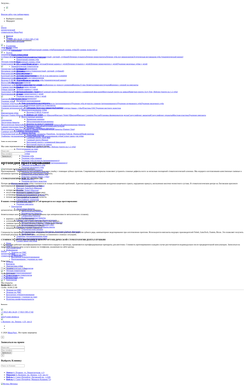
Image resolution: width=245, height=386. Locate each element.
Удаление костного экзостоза (34, 181)
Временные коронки (35, 119)
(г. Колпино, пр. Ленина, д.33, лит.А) (27, 375)
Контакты (10, 264)
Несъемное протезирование (28, 101)
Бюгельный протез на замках (39, 144)
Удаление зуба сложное (31, 158)
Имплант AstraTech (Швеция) (29, 188)
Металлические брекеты (11, 125)
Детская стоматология (15, 271)
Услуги (9, 53)
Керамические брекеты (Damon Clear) (58, 129)
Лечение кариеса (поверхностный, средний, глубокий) (40, 71)
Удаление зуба (27, 156)
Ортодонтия (16, 206)
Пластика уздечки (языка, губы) (35, 177)
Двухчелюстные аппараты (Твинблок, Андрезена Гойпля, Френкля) (52, 134)
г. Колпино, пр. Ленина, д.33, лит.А (16, 322)
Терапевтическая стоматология (24, 66)
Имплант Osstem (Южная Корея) (15, 115)
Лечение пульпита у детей (79, 64)
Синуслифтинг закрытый (140, 115)
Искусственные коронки (32, 117)
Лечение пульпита (78, 57)
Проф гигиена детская (26, 87)
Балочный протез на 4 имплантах (41, 105)
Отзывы (9, 261)
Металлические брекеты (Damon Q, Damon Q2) (21, 129)
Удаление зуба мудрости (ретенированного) (53, 103)
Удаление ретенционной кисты (14, 108)
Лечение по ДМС (13, 292)
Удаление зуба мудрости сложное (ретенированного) (95, 103)
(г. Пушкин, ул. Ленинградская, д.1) (25, 372)
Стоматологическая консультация (15, 50)
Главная (9, 36)
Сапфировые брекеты (30, 216)
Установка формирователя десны (114, 115)
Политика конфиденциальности (20, 299)
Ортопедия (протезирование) (19, 273)
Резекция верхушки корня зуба (41, 108)
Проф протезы (88, 134)
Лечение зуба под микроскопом (30, 78)
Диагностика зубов (14, 266)
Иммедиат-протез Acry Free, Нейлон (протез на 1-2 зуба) (51, 147)
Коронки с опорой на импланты (124, 85)
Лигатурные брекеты (25, 209)
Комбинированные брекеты (73, 125)
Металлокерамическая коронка (40, 121)
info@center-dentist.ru (10, 317)
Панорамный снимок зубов (28, 62)
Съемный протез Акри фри (38, 137)
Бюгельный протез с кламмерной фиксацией (46, 142)
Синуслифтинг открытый (27, 199)
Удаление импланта (24, 204)
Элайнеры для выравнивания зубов (31, 236)
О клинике (11, 46)
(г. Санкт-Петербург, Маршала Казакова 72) (28, 379)
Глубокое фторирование (26, 69)
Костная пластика (181, 115)
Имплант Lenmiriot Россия (88, 115)
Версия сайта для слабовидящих (15, 14)
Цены (8, 243)
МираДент (12, 333)
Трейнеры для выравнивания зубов (47, 136)
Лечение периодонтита (96, 57)
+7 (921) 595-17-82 (31, 39)
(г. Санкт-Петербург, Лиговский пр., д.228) (28, 377)
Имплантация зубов (14, 277)
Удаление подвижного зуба (33, 165)
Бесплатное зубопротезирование (25, 257)
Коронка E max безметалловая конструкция (45, 126)
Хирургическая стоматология (19, 275)
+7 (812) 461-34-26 (14, 39)
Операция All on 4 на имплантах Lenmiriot (48, 76)
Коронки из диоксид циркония (59, 85)
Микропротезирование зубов (34, 110)
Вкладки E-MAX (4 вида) (38, 112)
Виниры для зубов (31, 80)
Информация (11, 250)
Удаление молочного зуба (32, 167)
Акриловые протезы (10, 92)
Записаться (6, 156)
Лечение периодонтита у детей (29, 94)
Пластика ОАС (89, 108)
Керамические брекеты (32, 125)
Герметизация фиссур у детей (14, 64)
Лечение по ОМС (19, 252)
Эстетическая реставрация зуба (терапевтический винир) (41, 80)
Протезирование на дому (27, 149)
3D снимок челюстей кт (87, 50)
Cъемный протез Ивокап (37, 140)
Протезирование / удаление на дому (26, 259)
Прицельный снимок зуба (27, 59)
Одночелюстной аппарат (32, 229)
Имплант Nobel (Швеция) (27, 190)
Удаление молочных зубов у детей (31, 96)
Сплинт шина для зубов (26, 241)
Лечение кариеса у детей (27, 89)
